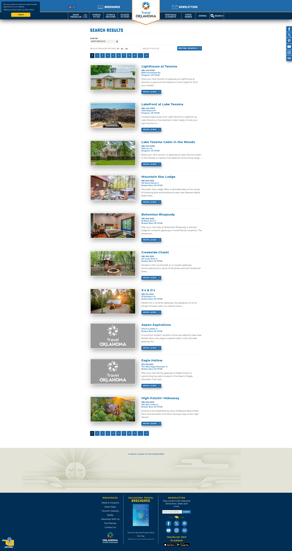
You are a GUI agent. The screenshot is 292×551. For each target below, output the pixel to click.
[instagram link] (176, 530)
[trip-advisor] (289, 58)
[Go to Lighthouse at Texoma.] (113, 77)
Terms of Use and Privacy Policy (140, 532)
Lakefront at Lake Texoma (162, 104)
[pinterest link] (184, 523)
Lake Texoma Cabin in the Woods (168, 142)
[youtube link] (168, 530)
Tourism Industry (110, 511)
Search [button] (219, 16)
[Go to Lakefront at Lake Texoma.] (113, 115)
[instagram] (289, 52)
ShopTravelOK (76, 16)
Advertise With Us (110, 519)
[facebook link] (168, 523)
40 (126, 49)
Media (110, 515)
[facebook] (289, 29)
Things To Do (96, 16)
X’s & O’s (148, 290)
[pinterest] (289, 41)
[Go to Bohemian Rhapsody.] (113, 225)
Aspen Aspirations (156, 325)
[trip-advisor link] (184, 530)
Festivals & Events (170, 16)
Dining (203, 16)
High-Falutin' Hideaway (160, 398)
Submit (186, 512)
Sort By (94, 38)
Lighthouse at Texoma (159, 66)
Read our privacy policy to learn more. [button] (19, 9)
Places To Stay (125, 16)
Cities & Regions (111, 16)
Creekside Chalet (155, 252)
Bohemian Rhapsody (158, 214)
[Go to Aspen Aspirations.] (113, 336)
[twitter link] (176, 523)
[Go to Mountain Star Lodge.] (113, 188)
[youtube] (289, 46)
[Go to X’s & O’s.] (113, 301)
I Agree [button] (21, 15)
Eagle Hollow (152, 360)
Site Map (141, 536)
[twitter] (289, 35)
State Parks (188, 16)
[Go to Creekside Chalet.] (113, 263)
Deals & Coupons (110, 502)
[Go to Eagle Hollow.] (113, 371)
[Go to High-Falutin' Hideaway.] (113, 409)
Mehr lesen (150, 92)
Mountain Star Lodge (158, 177)
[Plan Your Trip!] (8, 543)
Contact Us (110, 527)
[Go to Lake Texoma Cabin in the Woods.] (113, 153)
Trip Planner (110, 523)
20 (122, 49)
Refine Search (187, 48)
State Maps (110, 507)
